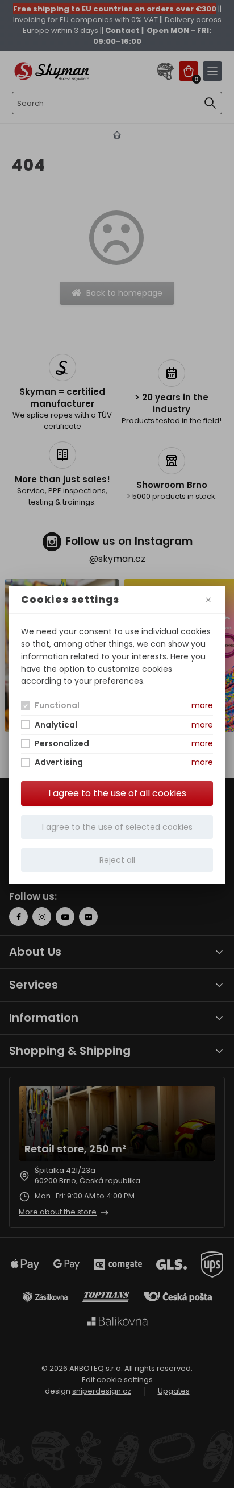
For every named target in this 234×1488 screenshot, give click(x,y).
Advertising (59, 762)
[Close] (208, 599)
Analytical (56, 724)
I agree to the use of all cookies (117, 793)
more (202, 705)
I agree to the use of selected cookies (117, 827)
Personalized (62, 743)
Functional (57, 705)
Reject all (117, 860)
